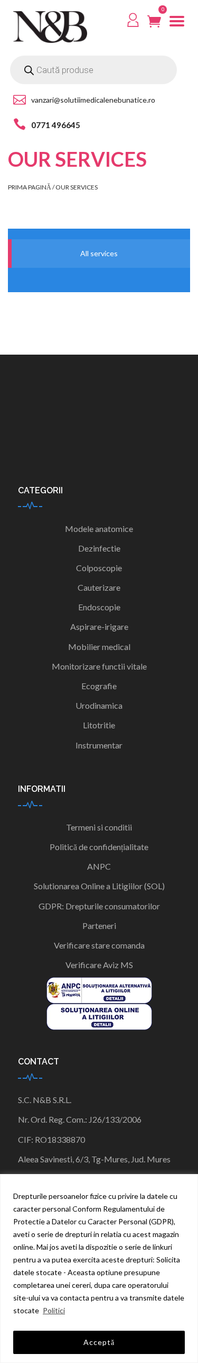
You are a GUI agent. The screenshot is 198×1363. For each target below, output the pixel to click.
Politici (54, 1310)
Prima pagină (29, 187)
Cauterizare (99, 587)
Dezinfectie (99, 548)
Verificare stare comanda (99, 945)
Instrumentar (99, 745)
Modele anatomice (99, 528)
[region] (99, 1268)
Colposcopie (99, 568)
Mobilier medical (99, 647)
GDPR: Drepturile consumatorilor (99, 906)
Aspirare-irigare (99, 626)
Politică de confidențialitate (99, 847)
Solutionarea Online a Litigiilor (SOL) (99, 886)
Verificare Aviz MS (99, 965)
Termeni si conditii (99, 827)
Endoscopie (99, 607)
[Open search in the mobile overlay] (93, 69)
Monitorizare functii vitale (99, 666)
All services (99, 253)
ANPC (99, 866)
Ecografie (99, 686)
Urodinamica (99, 705)
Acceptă (99, 1342)
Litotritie (99, 725)
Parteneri (99, 925)
